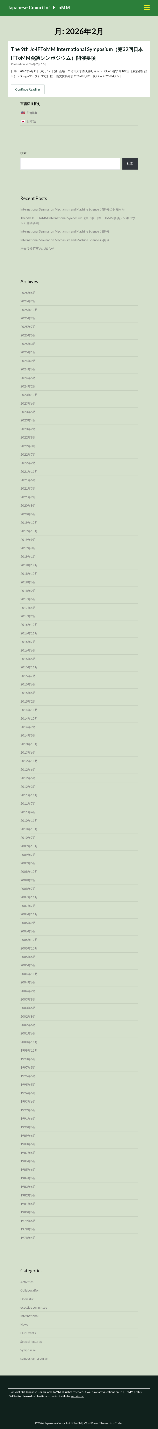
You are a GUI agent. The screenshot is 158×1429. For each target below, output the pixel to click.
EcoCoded (116, 1423)
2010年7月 (28, 837)
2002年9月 (28, 1016)
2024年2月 (28, 386)
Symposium (28, 1350)
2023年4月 (28, 420)
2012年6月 (28, 769)
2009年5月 (28, 863)
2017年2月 (28, 616)
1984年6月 (28, 1178)
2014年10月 (29, 718)
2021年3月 (28, 488)
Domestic (27, 1299)
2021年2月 (28, 497)
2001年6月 (28, 1033)
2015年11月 (29, 667)
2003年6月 (28, 1008)
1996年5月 (28, 1076)
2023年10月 (29, 395)
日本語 (31, 121)
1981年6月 (28, 1204)
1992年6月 (28, 1110)
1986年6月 (28, 1161)
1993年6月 (28, 1101)
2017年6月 (28, 599)
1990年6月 (28, 1127)
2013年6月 (28, 752)
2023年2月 (28, 429)
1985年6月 (28, 1169)
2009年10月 (29, 846)
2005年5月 (28, 965)
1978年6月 (28, 1229)
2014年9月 (28, 727)
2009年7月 (28, 854)
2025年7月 (28, 326)
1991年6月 (28, 1118)
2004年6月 (28, 982)
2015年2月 (28, 701)
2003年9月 (28, 999)
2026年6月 (28, 292)
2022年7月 (28, 454)
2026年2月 (28, 301)
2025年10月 (29, 310)
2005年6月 (28, 957)
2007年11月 (29, 897)
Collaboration (30, 1290)
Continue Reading (27, 89)
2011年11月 (29, 795)
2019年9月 (28, 539)
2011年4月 (28, 812)
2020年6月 (28, 514)
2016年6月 (28, 650)
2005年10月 (29, 948)
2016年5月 (28, 659)
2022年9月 (28, 437)
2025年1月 (28, 352)
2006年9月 (28, 923)
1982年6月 (28, 1195)
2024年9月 (28, 361)
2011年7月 (28, 803)
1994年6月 (28, 1093)
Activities (27, 1282)
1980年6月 (28, 1212)
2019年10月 (29, 531)
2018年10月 (29, 573)
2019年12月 (29, 522)
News (24, 1324)
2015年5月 (28, 693)
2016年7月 (28, 642)
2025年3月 (28, 344)
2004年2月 (28, 991)
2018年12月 (29, 565)
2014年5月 (28, 735)
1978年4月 (28, 1237)
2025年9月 (28, 318)
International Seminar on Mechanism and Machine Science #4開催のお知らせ (72, 209)
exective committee (33, 1307)
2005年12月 (29, 939)
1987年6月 (28, 1152)
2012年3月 (28, 786)
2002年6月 (28, 1025)
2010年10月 (29, 829)
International (29, 1316)
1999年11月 (29, 1050)
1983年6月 (28, 1186)
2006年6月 (28, 931)
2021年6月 (28, 480)
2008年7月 (28, 888)
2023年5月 (28, 412)
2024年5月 (28, 378)
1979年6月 (28, 1221)
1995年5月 (28, 1084)
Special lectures (31, 1341)
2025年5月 (28, 335)
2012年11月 (29, 761)
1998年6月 (28, 1059)
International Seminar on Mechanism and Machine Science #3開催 (64, 231)
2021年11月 (29, 471)
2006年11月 (29, 914)
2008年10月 (29, 871)
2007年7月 (28, 906)
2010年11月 (29, 820)
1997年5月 (28, 1067)
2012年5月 (28, 778)
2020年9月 (28, 505)
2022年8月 (28, 446)
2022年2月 (28, 463)
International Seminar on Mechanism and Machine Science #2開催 (64, 240)
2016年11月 (29, 633)
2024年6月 (28, 369)
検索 (23, 153)
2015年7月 (28, 676)
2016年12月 (29, 624)
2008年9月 (28, 880)
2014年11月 (29, 710)
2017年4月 (28, 608)
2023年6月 (28, 403)
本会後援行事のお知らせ (37, 248)
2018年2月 (28, 590)
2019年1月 (28, 556)
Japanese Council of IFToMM (39, 7)
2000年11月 (29, 1042)
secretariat (77, 1396)
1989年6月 (28, 1135)
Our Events (28, 1333)
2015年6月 (28, 684)
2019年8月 (28, 548)
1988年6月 (28, 1144)
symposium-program (34, 1358)
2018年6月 (28, 582)
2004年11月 (29, 974)
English (32, 112)
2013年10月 (29, 744)
